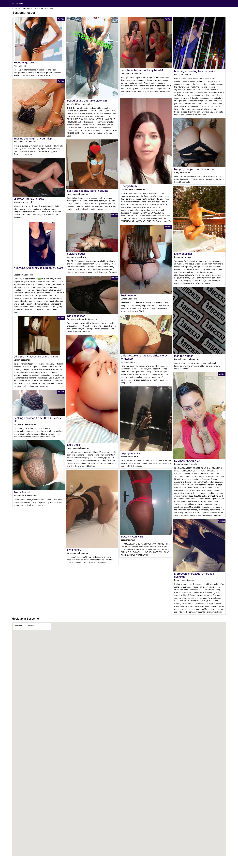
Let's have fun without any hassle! (142, 70)
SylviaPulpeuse (76, 253)
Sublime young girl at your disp (33, 138)
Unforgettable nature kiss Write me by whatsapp (144, 357)
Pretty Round (22, 492)
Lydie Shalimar (183, 253)
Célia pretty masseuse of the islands (36, 356)
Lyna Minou (74, 549)
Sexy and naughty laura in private (87, 190)
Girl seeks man (76, 315)
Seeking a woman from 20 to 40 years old (37, 419)
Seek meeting (129, 295)
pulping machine (131, 453)
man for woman (183, 355)
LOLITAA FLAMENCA (187, 460)
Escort (15, 8)
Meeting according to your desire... (196, 71)
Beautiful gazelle (24, 62)
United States (27, 8)
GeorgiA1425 (129, 186)
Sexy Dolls (73, 444)
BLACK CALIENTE (132, 536)
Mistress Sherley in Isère (29, 198)
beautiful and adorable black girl (87, 100)
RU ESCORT (17, 3)
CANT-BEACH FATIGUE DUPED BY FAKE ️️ (38, 268)
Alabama (39, 8)
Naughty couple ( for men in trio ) (194, 169)
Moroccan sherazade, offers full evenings (194, 575)
